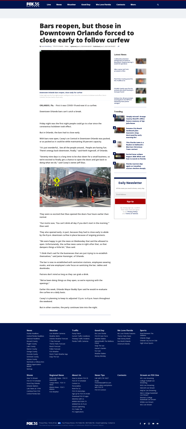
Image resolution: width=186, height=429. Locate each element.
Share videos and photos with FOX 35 (103, 386)
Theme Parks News (124, 336)
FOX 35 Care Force (101, 336)
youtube (153, 423)
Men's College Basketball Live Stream (148, 394)
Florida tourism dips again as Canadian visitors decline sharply (136, 166)
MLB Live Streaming (147, 385)
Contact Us (76, 383)
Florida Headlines (33, 333)
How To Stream (32, 378)
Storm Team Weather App (58, 354)
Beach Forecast (54, 346)
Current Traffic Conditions (81, 336)
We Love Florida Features (126, 333)
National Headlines (33, 339)
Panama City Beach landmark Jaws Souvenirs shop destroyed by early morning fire (134, 133)
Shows (30, 375)
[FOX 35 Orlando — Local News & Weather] (34, 4)
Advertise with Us (78, 399)
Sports (143, 330)
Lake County (31, 346)
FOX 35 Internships (78, 391)
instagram (149, 423)
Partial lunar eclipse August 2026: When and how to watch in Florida (136, 156)
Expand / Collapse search (158, 4)
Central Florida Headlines (35, 336)
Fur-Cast (98, 351)
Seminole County (33, 357)
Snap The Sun (54, 357)
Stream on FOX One (149, 375)
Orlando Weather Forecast (58, 339)
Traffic (75, 330)
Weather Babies (100, 339)
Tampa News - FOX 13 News (57, 384)
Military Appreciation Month (34, 365)
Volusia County (32, 359)
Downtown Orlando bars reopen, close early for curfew (61, 93)
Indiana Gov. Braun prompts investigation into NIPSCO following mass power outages (123, 100)
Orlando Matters (32, 386)
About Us (76, 375)
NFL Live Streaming (147, 378)
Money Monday (100, 356)
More (133, 4)
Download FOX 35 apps (80, 396)
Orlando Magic (145, 338)
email (157, 423)
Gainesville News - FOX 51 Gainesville (58, 379)
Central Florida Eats (33, 394)
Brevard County (32, 341)
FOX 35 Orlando (58, 46)
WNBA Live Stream (146, 402)
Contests (121, 375)
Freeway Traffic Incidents (81, 339)
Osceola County (32, 354)
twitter (144, 423)
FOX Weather (54, 351)
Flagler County (32, 344)
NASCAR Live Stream (147, 388)
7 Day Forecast (54, 341)
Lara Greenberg (46, 46)
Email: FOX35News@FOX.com (103, 382)
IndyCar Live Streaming (148, 390)
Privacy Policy (133, 212)
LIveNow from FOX (33, 391)
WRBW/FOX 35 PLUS (79, 404)
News (66, 46)
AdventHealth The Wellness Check (104, 342)
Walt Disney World (123, 339)
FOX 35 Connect (100, 390)
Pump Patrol (76, 333)
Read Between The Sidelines (146, 334)
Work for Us (76, 388)
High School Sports (146, 343)
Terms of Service (131, 214)
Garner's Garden (100, 348)
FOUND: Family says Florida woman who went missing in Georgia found (123, 90)
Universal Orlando (123, 344)
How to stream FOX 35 (80, 378)
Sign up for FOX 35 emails (81, 394)
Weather (53, 330)
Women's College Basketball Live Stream (148, 399)
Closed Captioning (78, 407)
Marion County (32, 349)
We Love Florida (100, 333)
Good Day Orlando (33, 383)
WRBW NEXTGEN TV (79, 401)
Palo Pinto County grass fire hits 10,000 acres (123, 80)
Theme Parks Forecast (57, 344)
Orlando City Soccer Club (148, 341)
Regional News (56, 375)
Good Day (99, 330)
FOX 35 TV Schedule (34, 381)
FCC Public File (77, 409)
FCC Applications (78, 412)
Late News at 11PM (34, 388)
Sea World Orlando (124, 341)
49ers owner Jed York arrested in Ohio (121, 70)
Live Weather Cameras (57, 333)
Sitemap (29, 369)
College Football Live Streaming (147, 382)
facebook (140, 423)
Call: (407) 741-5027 (101, 378)
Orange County (32, 351)
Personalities (76, 386)
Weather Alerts (54, 336)
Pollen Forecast (54, 349)
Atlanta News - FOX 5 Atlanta (56, 388)
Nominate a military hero (35, 362)
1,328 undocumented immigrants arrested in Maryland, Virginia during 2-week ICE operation (124, 61)
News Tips (100, 375)
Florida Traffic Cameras (80, 341)
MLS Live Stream (146, 405)
